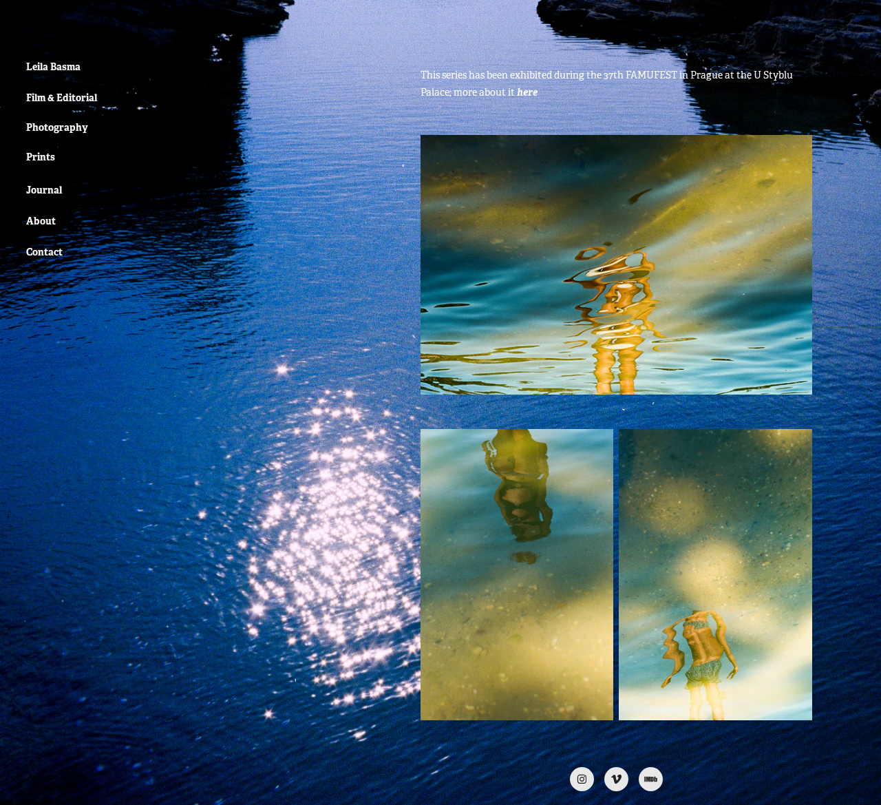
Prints (40, 157)
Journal (44, 190)
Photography (57, 127)
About (41, 221)
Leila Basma (53, 67)
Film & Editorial (61, 98)
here (527, 92)
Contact (44, 252)
